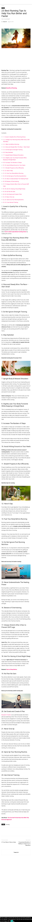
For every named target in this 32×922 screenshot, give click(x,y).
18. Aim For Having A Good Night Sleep (14, 189)
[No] (13, 921)
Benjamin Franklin (6, 715)
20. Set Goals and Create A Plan (12, 194)
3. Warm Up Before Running (11, 144)
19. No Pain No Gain (9, 191)
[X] (6, 25)
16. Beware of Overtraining (11, 181)
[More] (16, 25)
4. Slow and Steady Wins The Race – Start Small (16, 147)
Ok (12, 921)
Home (2, 5)
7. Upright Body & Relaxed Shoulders (13, 155)
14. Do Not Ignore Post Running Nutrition (14, 176)
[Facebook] (2, 25)
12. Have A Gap (8, 170)
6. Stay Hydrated (8, 152)
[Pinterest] (9, 25)
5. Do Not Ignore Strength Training (12, 149)
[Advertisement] (12, 59)
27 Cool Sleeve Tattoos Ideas (8, 842)
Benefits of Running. (11, 88)
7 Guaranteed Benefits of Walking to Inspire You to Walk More (24, 843)
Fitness (3, 8)
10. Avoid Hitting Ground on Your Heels (14, 165)
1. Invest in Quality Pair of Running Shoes (14, 137)
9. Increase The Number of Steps (12, 162)
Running (7, 824)
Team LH (5, 21)
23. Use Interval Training (10, 202)
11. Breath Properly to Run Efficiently (13, 168)
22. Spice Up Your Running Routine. (13, 199)
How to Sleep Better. (11, 669)
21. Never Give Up (8, 197)
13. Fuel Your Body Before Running (13, 173)
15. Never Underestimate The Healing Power (15, 178)
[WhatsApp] (13, 25)
